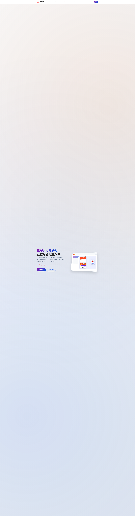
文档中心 (78, 1)
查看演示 (42, 269)
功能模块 (64, 1)
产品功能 (59, 1)
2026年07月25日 (41, 265)
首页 (56, 1)
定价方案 (73, 1)
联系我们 (82, 1)
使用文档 (52, 269)
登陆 (96, 1)
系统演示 (68, 1)
